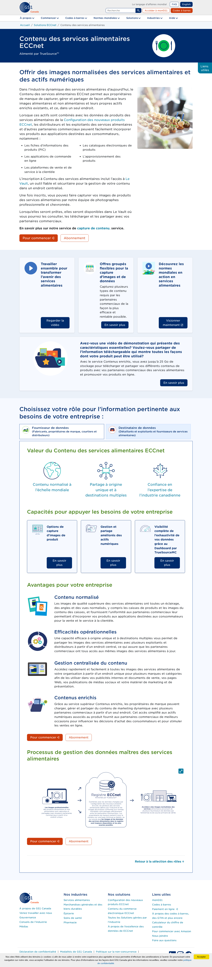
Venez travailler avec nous (35, 912)
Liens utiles (205, 68)
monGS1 (157, 900)
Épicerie (69, 913)
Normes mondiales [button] (105, 17)
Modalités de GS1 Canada (76, 951)
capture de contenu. (93, 228)
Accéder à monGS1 (156, 10)
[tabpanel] (106, 656)
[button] (106, 800)
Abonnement (74, 238)
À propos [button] (26, 17)
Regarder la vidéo (55, 323)
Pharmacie (70, 922)
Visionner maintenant (175, 323)
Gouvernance (27, 917)
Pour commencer (40, 238)
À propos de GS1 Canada (35, 908)
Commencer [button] (48, 17)
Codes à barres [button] (74, 17)
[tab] (61, 431)
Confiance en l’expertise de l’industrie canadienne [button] (159, 489)
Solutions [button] (132, 17)
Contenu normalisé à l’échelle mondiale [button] (52, 487)
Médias (23, 926)
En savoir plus (114, 325)
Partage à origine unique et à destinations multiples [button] (106, 489)
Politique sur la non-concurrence (116, 951)
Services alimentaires (77, 900)
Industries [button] (153, 17)
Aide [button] (172, 17)
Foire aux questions (164, 940)
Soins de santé (73, 917)
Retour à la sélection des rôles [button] (158, 861)
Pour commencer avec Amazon (171, 931)
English (186, 4)
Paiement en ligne (165, 909)
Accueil (25, 25)
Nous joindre (160, 935)
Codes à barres (182, 10)
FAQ (174, 4)
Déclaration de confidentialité (37, 951)
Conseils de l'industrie (33, 922)
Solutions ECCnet (45, 25)
